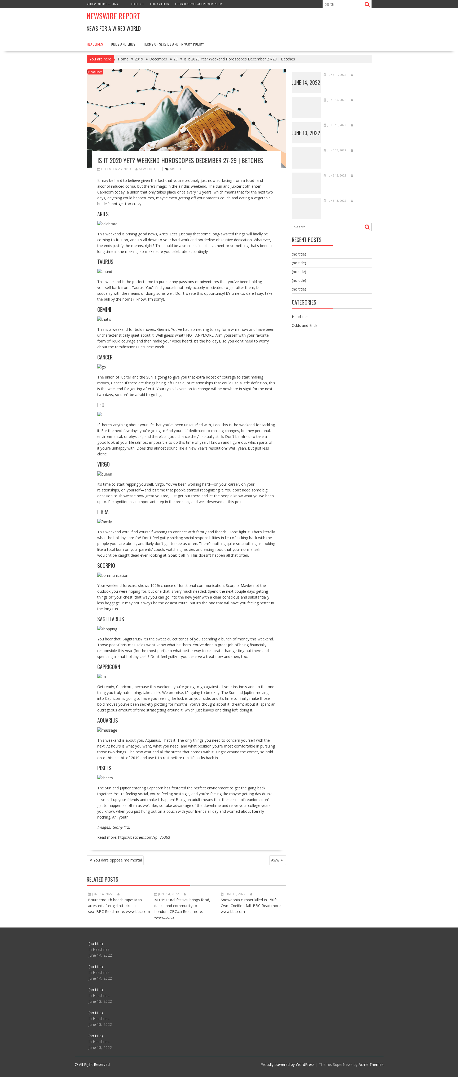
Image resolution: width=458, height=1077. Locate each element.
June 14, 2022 (306, 82)
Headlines (137, 4)
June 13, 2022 (306, 133)
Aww (275, 860)
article (176, 169)
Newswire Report (113, 16)
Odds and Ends (159, 4)
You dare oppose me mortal (117, 860)
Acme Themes (371, 1064)
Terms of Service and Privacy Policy (199, 4)
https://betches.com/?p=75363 (144, 837)
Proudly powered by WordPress (288, 1064)
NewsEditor (148, 169)
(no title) (299, 254)
